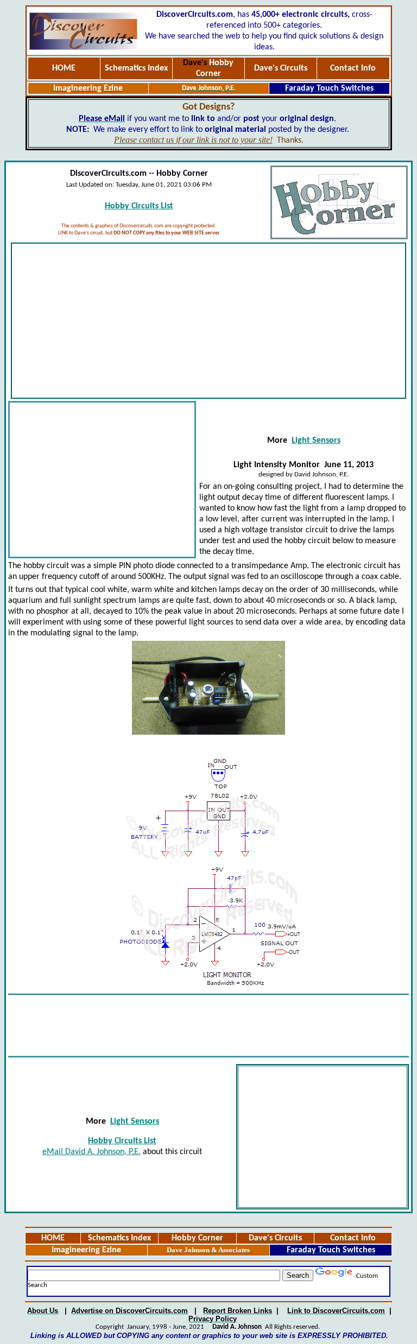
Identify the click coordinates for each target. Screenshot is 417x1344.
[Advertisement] (208, 321)
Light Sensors (316, 440)
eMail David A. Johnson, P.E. (91, 1152)
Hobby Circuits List (139, 206)
